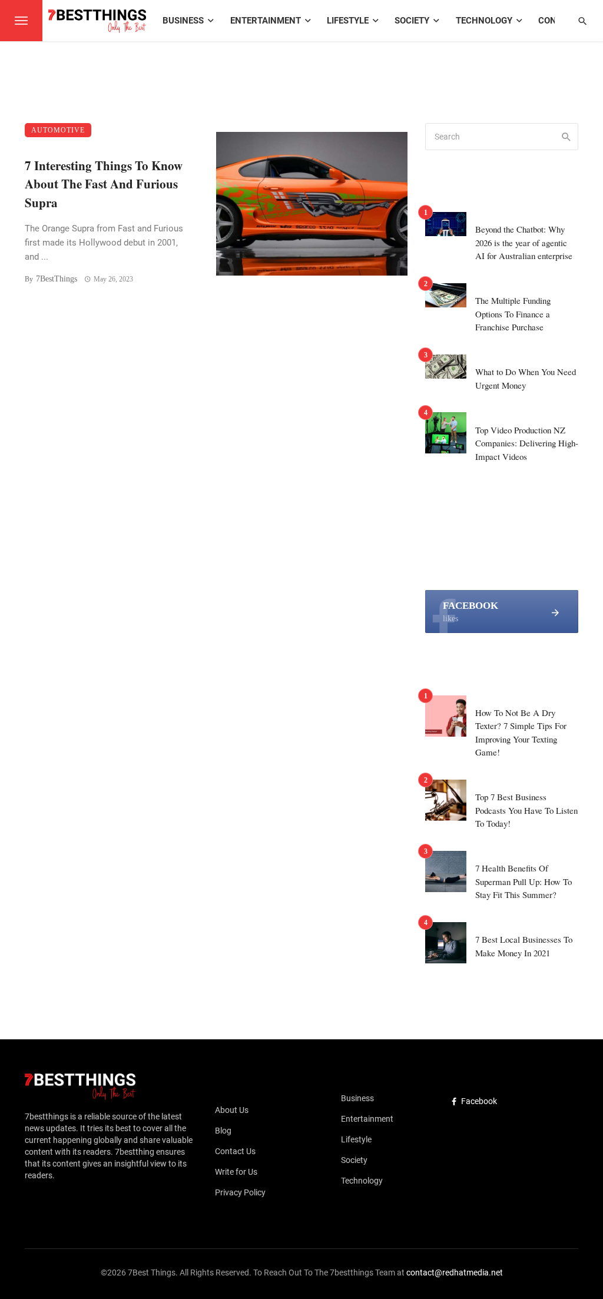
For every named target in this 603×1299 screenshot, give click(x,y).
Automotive (58, 130)
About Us (232, 1110)
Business (183, 20)
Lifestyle (348, 20)
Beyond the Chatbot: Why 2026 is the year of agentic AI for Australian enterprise (523, 242)
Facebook (479, 1101)
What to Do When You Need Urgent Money (525, 378)
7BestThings (56, 278)
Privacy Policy (240, 1192)
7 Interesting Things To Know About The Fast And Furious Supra (104, 184)
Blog (223, 1130)
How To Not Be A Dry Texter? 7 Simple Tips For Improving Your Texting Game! (520, 732)
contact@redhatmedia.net (454, 1272)
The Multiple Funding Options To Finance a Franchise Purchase (513, 313)
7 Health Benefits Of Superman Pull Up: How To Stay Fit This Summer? (523, 881)
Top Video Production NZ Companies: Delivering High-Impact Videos (526, 443)
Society (412, 20)
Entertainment (265, 20)
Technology (484, 20)
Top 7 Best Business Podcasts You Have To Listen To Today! (526, 810)
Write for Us (236, 1172)
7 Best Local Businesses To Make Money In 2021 (523, 946)
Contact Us (235, 1151)
